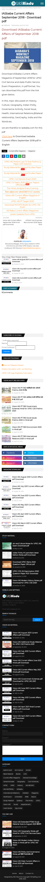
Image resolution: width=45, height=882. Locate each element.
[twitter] (33, 453)
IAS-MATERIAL (8, 789)
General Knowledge (30, 778)
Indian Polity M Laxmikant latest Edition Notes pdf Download (26, 554)
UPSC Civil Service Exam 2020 (22, 179)
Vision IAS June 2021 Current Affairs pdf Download (26, 496)
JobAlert (25, 793)
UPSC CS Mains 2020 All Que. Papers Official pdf (22, 184)
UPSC (38, 800)
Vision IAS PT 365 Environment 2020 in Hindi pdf (27, 428)
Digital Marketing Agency (31, 248)
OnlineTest (18, 797)
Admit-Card (7, 770)
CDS (25, 774)
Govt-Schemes (33, 781)
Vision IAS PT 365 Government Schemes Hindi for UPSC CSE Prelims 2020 (27, 408)
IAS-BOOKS (30, 785)
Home (4, 8)
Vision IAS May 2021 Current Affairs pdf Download (26, 506)
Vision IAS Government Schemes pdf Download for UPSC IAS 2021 (27, 680)
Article (28, 770)
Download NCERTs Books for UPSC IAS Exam (22, 206)
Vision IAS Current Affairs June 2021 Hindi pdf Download (27, 661)
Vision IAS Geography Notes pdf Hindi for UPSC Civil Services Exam (27, 832)
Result (33, 797)
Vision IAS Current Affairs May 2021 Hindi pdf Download (27, 671)
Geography (21, 781)
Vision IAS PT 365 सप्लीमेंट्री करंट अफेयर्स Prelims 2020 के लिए (26, 389)
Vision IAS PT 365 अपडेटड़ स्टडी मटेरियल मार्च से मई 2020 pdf (27, 398)
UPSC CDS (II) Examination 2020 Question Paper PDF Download (26, 572)
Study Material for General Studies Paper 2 (22, 174)
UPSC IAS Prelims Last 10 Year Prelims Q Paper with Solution (22, 163)
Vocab (16, 804)
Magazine (11, 8)
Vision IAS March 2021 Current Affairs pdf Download (27, 524)
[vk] (33, 458)
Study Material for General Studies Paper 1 (22, 168)
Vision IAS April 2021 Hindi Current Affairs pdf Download (26, 708)
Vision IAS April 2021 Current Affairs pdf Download (26, 515)
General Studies (8, 781)
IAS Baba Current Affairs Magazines (22, 211)
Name (5, 343)
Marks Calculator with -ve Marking (17, 369)
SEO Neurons (17, 877)
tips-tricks (18, 808)
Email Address (8, 347)
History (20, 785)
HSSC (12, 785)
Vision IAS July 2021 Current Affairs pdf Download (27, 487)
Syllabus (19, 800)
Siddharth (6, 25)
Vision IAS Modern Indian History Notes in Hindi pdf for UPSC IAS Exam (26, 842)
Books (18, 774)
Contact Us (29, 873)
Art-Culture (19, 770)
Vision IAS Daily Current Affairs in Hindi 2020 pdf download (26, 862)
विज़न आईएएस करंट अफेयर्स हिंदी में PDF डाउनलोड (22, 192)
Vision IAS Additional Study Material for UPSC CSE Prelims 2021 (27, 643)
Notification (7, 797)
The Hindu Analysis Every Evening (22, 188)
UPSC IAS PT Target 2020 (22, 201)
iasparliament (25, 804)
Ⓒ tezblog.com (35, 877)
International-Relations (11, 793)
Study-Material (8, 800)
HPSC (5, 785)
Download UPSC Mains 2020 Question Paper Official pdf (24, 563)
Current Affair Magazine (17, 151)
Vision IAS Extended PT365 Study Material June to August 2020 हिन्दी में (27, 823)
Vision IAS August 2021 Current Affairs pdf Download (27, 478)
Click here (7, 136)
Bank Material (8, 774)
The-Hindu (29, 800)
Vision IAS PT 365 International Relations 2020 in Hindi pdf (24, 437)
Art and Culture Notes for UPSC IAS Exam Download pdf (27, 544)
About (21, 873)
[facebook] (12, 453)
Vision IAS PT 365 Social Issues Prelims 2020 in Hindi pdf (24, 419)
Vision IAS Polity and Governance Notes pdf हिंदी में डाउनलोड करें (26, 853)
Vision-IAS (6, 804)
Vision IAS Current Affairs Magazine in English (22, 196)
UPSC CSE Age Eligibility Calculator (17, 373)
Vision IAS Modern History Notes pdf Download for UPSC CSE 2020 (27, 581)
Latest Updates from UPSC (22, 214)
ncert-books (7, 808)
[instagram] (12, 458)
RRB (26, 797)
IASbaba (20, 789)
